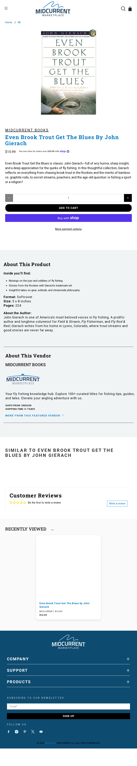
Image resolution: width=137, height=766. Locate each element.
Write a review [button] (117, 503)
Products (68, 681)
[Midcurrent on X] (32, 732)
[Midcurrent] (68, 9)
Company (68, 658)
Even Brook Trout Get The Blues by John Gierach (64, 605)
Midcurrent (50, 743)
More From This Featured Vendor (33, 415)
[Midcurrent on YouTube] (41, 732)
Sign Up (68, 716)
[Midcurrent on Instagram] (16, 732)
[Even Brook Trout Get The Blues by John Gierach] (68, 72)
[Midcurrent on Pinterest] (24, 732)
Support (68, 670)
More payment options (68, 229)
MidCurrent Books (27, 130)
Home (8, 22)
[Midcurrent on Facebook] (8, 732)
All (19, 22)
